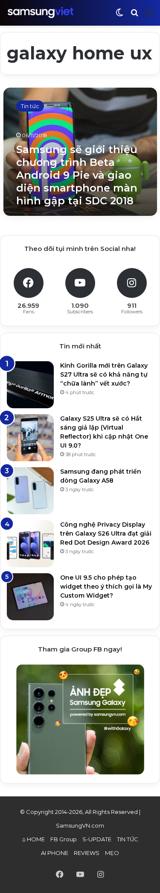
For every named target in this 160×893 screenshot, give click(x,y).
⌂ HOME (33, 839)
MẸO (112, 852)
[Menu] (149, 16)
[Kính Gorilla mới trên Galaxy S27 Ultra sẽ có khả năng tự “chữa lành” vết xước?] (30, 384)
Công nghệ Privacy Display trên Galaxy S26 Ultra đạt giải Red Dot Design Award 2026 (105, 533)
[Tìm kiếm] (134, 16)
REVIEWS (86, 852)
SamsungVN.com (80, 825)
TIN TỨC (127, 839)
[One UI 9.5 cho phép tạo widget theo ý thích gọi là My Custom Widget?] (30, 596)
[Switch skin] (119, 16)
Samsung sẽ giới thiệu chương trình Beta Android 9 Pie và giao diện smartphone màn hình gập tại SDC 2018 (76, 175)
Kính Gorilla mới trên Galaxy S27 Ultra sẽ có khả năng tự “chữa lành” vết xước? (104, 374)
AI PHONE (54, 852)
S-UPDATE (96, 839)
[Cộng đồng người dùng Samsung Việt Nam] (40, 12)
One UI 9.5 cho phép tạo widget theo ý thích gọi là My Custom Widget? (106, 586)
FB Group (63, 839)
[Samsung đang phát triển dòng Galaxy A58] (30, 490)
